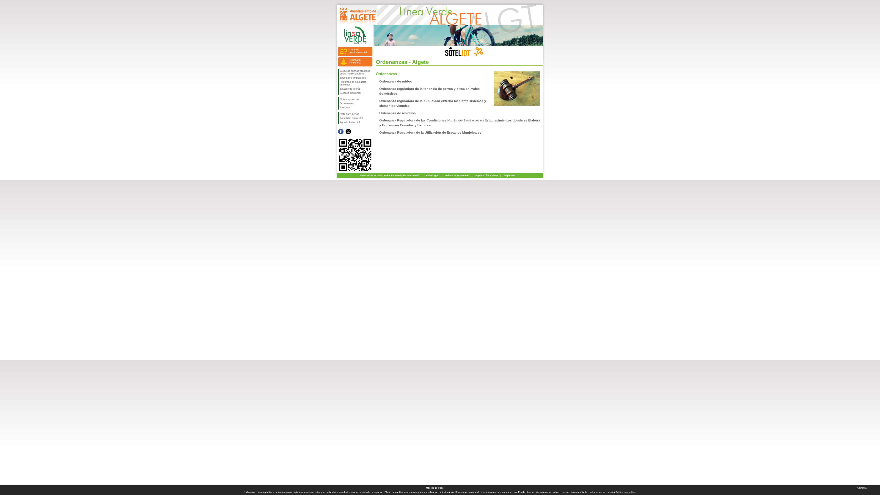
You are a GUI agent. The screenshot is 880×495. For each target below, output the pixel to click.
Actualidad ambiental (351, 118)
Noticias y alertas (349, 99)
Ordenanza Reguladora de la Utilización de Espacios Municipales (430, 132)
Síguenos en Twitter (348, 131)
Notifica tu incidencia (354, 61)
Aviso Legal (432, 175)
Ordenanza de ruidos (395, 81)
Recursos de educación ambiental (353, 83)
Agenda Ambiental (350, 122)
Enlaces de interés (350, 88)
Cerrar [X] (862, 488)
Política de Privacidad (457, 175)
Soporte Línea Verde (486, 175)
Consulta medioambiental (358, 51)
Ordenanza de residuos (397, 113)
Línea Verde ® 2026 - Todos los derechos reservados (389, 175)
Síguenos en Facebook (341, 131)
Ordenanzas (347, 103)
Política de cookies (625, 492)
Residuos (345, 107)
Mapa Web (509, 175)
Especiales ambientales (353, 77)
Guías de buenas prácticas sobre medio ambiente (355, 72)
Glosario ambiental (350, 92)
